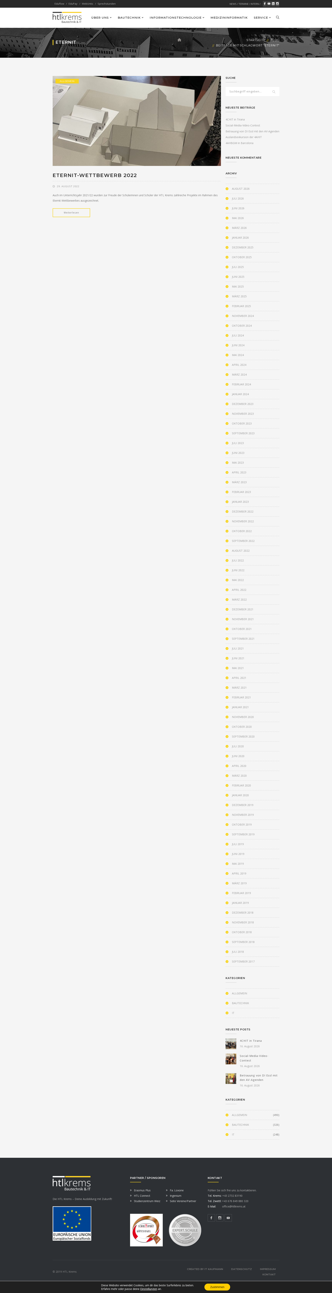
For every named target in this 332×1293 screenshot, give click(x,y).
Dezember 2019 (242, 805)
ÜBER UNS (100, 17)
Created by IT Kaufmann (205, 1269)
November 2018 (243, 922)
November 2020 (243, 717)
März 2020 (239, 775)
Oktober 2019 (242, 824)
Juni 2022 (238, 570)
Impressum (268, 1269)
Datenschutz (241, 1269)
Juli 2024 (238, 335)
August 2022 (241, 550)
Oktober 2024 (242, 325)
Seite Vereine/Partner (183, 1201)
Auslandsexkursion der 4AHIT (244, 137)
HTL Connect (142, 1195)
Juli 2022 (238, 560)
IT (233, 1013)
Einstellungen (148, 1289)
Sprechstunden (107, 3)
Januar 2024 (240, 394)
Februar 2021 (241, 697)
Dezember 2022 (242, 511)
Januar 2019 (240, 903)
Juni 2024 (238, 345)
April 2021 (239, 678)
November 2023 (243, 413)
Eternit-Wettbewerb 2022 (95, 175)
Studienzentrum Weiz (147, 1201)
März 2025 (239, 296)
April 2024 (239, 365)
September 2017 (243, 961)
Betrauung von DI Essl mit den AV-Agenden (252, 131)
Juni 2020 (238, 756)
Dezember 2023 (242, 404)
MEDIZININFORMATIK (229, 17)
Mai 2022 (238, 580)
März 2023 (239, 482)
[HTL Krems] (67, 17)
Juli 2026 (238, 198)
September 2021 (243, 638)
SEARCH (274, 92)
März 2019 (239, 883)
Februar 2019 (241, 893)
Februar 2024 (241, 384)
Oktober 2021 (242, 629)
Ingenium (175, 1195)
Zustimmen (217, 1287)
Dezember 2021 (242, 609)
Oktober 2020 (242, 726)
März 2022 (239, 599)
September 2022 (243, 541)
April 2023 (239, 472)
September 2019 (243, 834)
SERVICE (261, 17)
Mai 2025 (238, 286)
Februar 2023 (241, 492)
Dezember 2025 (242, 247)
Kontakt (269, 1274)
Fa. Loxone (177, 1190)
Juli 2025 (238, 267)
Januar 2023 (240, 502)
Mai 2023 (238, 462)
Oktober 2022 (242, 531)
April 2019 (239, 873)
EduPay (73, 3)
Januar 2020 (240, 795)
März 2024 (239, 374)
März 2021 (239, 687)
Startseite (256, 40)
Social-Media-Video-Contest (243, 125)
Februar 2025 (241, 306)
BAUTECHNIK (129, 17)
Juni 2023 (238, 453)
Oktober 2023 (242, 423)
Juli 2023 (238, 443)
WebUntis (87, 3)
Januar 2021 (240, 707)
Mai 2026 (238, 218)
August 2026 (241, 188)
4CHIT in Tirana (235, 119)
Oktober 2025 (242, 257)
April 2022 (239, 590)
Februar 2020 (241, 785)
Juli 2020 (238, 746)
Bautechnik (240, 1003)
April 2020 (239, 766)
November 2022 (243, 521)
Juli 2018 (238, 951)
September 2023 (243, 433)
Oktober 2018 (242, 932)
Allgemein (67, 81)
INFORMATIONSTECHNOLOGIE (176, 17)
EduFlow (59, 3)
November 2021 (243, 619)
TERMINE (244, 4)
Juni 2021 (238, 658)
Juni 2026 (238, 208)
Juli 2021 (238, 648)
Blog (274, 40)
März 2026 (239, 228)
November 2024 (243, 316)
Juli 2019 (238, 844)
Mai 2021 (238, 668)
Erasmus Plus (142, 1190)
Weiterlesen (71, 212)
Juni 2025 (238, 277)
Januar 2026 (240, 237)
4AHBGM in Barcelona (239, 143)
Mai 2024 (238, 355)
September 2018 (243, 942)
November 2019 (243, 815)
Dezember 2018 (242, 912)
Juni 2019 (238, 854)
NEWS (233, 4)
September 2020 (243, 736)
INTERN (255, 4)
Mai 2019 (238, 863)
